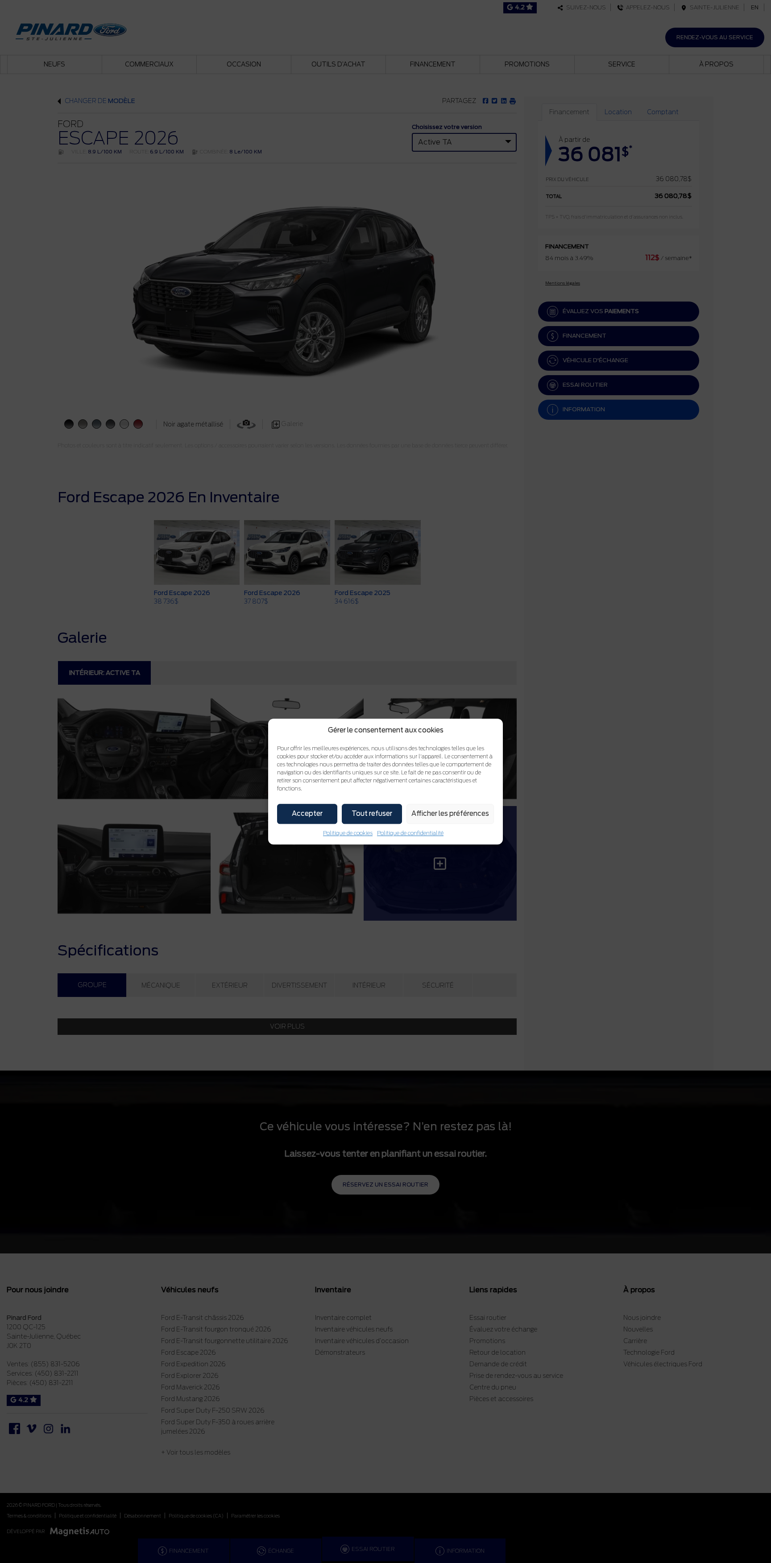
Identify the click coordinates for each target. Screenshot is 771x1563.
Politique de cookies (348, 833)
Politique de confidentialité (410, 833)
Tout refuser (372, 814)
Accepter (307, 814)
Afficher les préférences (450, 814)
